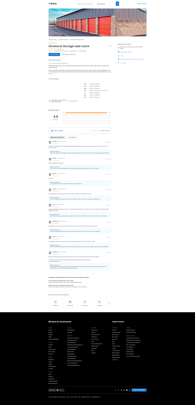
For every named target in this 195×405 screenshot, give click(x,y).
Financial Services (95, 334)
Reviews (50, 332)
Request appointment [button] (125, 52)
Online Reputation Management (75, 344)
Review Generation (71, 342)
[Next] (109, 303)
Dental (93, 332)
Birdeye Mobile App (53, 383)
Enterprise (69, 332)
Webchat (51, 344)
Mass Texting (52, 351)
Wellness (93, 353)
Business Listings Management (74, 360)
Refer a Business (130, 354)
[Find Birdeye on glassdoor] (129, 390)
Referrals (51, 334)
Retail (92, 350)
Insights (50, 364)
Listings (50, 330)
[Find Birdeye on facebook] (115, 390)
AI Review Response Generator (133, 340)
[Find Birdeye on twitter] (118, 390)
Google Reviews (71, 354)
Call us (122, 56)
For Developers (129, 349)
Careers (114, 348)
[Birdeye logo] (53, 4)
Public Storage (94, 346)
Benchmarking (52, 366)
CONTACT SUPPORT (139, 390)
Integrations (51, 379)
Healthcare (94, 337)
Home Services (94, 339)
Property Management (96, 343)
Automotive (94, 330)
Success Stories (116, 350)
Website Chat (70, 351)
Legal (92, 341)
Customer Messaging (72, 347)
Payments (51, 354)
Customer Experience (72, 363)
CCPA (79, 397)
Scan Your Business (130, 344)
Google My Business (72, 356)
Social (50, 347)
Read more (51, 73)
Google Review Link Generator (133, 342)
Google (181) (73, 137)
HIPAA (75, 397)
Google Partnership (53, 381)
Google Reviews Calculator (132, 338)
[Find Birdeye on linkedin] (121, 390)
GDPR (72, 397)
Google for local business (73, 338)
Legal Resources (116, 357)
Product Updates (116, 346)
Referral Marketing (71, 349)
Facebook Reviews (71, 358)
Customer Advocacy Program (133, 356)
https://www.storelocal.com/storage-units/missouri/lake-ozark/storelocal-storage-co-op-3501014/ (132, 59)
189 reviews (60, 49)
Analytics (51, 376)
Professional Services (131, 332)
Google (124, 63)
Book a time (115, 337)
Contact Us (115, 359)
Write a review (141, 4)
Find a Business (130, 347)
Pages (50, 337)
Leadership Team (116, 332)
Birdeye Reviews (116, 353)
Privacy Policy (62, 397)
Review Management (72, 340)
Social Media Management (73, 365)
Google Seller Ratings (53, 339)
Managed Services (130, 330)
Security (68, 397)
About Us (114, 330)
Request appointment (70, 54)
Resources (114, 339)
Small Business (70, 330)
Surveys (50, 361)
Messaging (51, 359)
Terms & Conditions (53, 397)
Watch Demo (115, 334)
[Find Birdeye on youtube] (127, 390)
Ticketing (51, 368)
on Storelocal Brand (62, 141)
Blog (113, 341)
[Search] (117, 4)
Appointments (52, 349)
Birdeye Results (115, 355)
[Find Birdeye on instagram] (124, 390)
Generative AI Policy (85, 397)
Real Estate (94, 348)
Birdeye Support (130, 351)
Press (113, 343)
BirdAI (50, 374)
